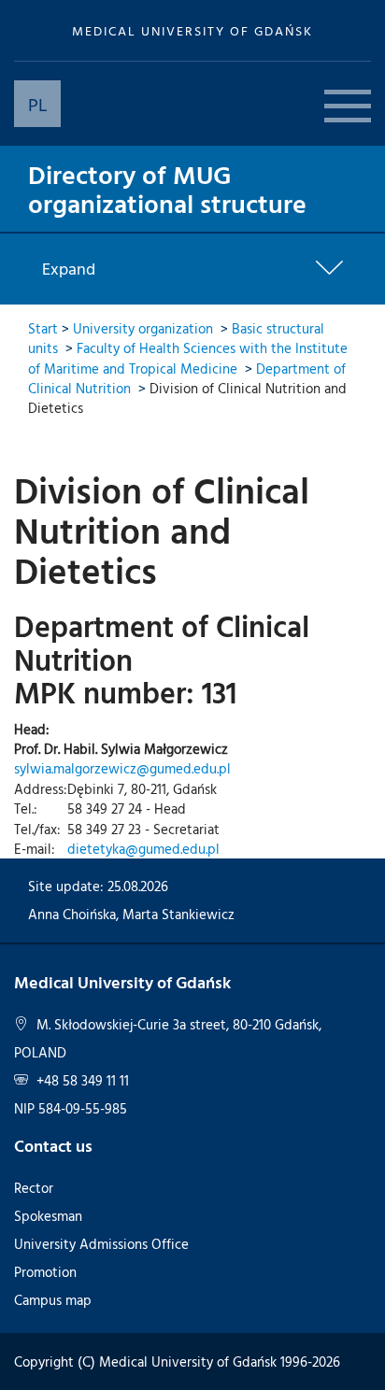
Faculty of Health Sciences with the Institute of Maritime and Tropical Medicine (188, 357)
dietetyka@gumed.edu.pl (143, 848)
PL (38, 104)
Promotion (45, 1272)
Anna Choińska (72, 914)
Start (43, 328)
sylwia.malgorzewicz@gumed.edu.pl (122, 768)
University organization (143, 328)
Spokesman (48, 1216)
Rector (33, 1188)
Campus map (53, 1300)
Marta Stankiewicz (178, 914)
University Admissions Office (101, 1244)
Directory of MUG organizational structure (167, 188)
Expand (68, 269)
